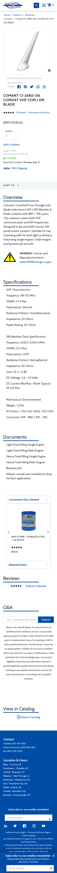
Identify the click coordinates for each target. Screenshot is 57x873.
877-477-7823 (19, 743)
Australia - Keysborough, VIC (16, 795)
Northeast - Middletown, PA (16, 779)
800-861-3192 (28, 747)
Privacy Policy (30, 842)
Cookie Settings (28, 835)
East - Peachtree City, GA (15, 783)
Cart (53, 5)
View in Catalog (30, 717)
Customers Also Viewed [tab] (24, 499)
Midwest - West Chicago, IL (16, 775)
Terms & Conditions (45, 838)
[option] (28, 52)
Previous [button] (9, 532)
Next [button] (48, 532)
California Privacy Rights (15, 832)
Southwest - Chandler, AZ (15, 768)
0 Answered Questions (39, 112)
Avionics (17, 14)
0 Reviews (21, 112)
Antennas (29, 14)
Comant (8, 18)
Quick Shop (28, 552)
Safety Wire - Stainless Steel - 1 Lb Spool (28, 538)
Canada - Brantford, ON (14, 791)
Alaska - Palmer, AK (12, 787)
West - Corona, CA (12, 764)
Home (7, 14)
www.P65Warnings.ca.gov (36, 262)
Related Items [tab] (18, 565)
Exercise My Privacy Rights (39, 832)
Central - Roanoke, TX (13, 772)
